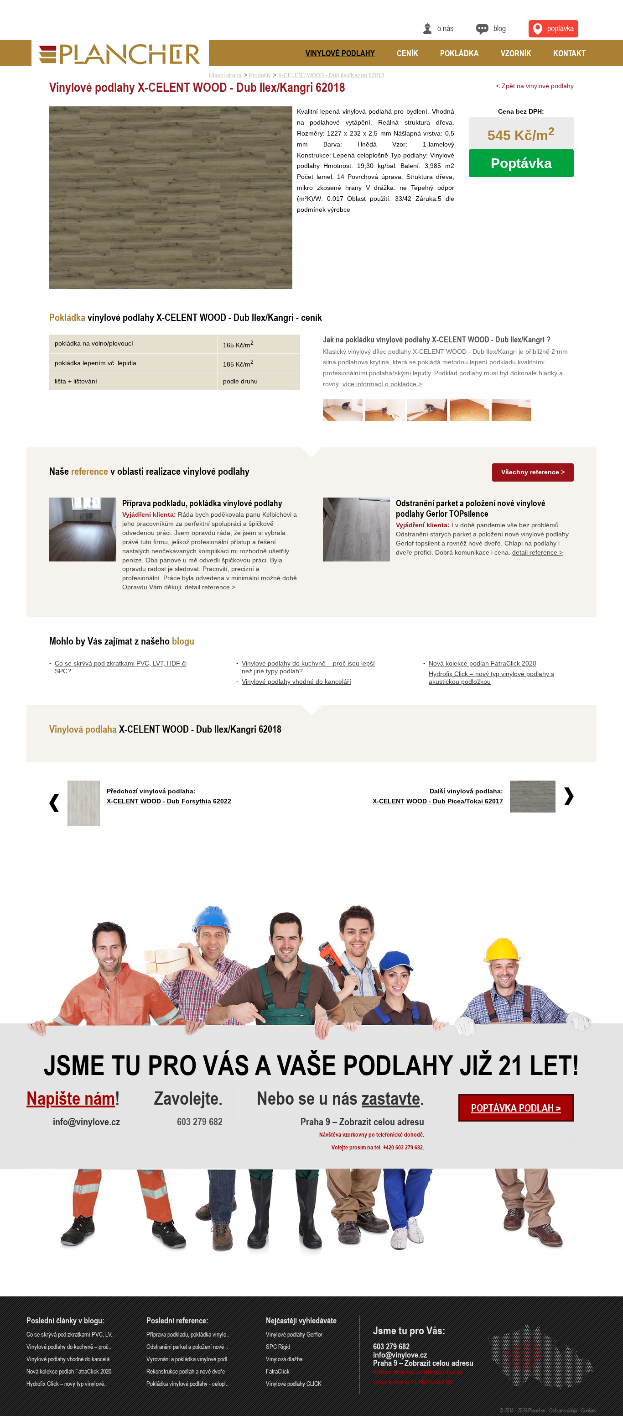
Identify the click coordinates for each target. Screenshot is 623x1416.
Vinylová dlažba (284, 1359)
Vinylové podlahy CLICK (294, 1383)
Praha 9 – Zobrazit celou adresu (362, 1122)
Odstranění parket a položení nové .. (187, 1346)
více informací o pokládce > (382, 384)
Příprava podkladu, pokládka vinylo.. (187, 1334)
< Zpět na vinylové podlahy (535, 85)
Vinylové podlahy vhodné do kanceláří (296, 681)
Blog (499, 28)
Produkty (260, 75)
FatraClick (278, 1371)
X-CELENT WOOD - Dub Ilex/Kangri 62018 (331, 75)
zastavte (391, 1098)
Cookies (589, 1410)
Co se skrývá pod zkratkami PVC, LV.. (70, 1334)
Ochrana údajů (563, 1410)
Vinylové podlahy (340, 53)
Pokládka (459, 53)
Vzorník (516, 53)
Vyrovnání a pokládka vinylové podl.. (188, 1359)
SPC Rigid (278, 1346)
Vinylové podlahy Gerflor (294, 1334)
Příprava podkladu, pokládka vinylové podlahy (202, 503)
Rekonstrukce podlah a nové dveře (185, 1371)
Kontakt (569, 53)
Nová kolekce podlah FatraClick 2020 (482, 663)
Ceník (407, 53)
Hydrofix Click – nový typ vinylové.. (66, 1383)
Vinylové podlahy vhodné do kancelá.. (69, 1359)
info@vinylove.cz (86, 1122)
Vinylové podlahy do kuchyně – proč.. (68, 1346)
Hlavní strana (225, 75)
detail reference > (210, 587)
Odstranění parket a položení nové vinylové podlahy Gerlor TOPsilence (470, 508)
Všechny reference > (533, 472)
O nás (445, 28)
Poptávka (560, 28)
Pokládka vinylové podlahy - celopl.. (187, 1383)
